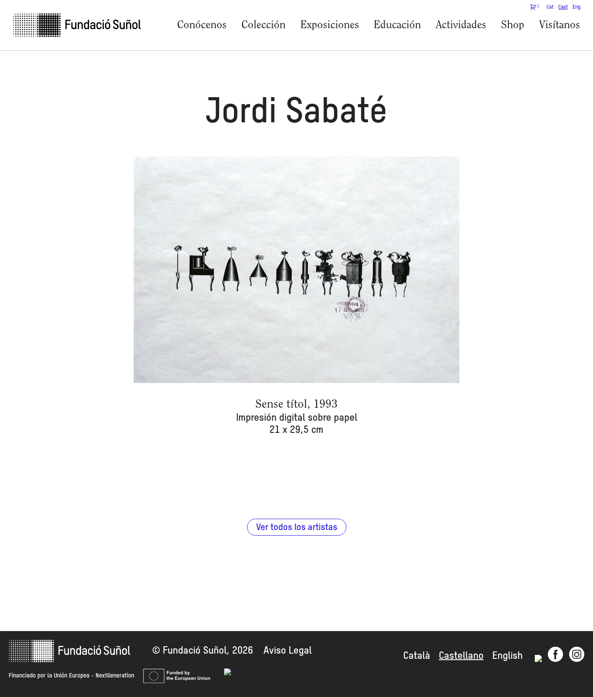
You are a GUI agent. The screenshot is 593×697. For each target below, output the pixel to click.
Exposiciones (329, 25)
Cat (550, 7)
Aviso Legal (288, 651)
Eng (576, 7)
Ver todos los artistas (296, 527)
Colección (263, 25)
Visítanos (559, 25)
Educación (397, 25)
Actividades (461, 25)
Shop (512, 25)
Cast (563, 7)
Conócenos (202, 25)
